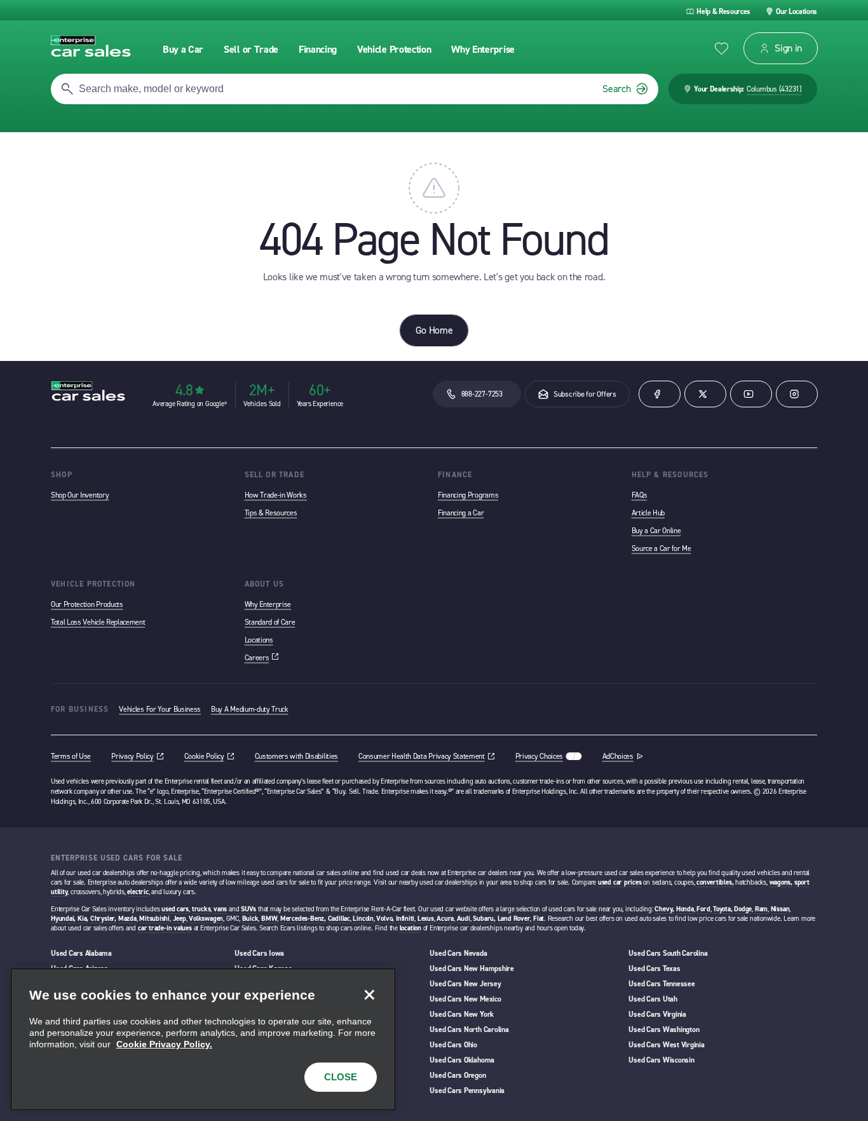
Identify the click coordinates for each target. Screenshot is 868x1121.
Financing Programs (468, 495)
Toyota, (722, 909)
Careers (262, 658)
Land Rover (514, 918)
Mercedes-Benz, (303, 918)
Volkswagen (206, 918)
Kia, (83, 918)
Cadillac (339, 918)
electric (137, 892)
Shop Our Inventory (80, 495)
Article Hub (648, 513)
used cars (175, 909)
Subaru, (484, 918)
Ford (703, 909)
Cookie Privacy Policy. (164, 1044)
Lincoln (363, 918)
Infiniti (405, 918)
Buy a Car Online (656, 531)
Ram (761, 909)
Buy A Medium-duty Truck (249, 709)
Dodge (743, 909)
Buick (250, 918)
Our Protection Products (87, 604)
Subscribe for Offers (584, 394)
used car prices (620, 882)
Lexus (425, 918)
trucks (201, 909)
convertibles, (714, 882)
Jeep (179, 918)
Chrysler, (103, 918)
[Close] (369, 994)
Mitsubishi (154, 918)
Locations (259, 640)
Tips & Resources (271, 513)
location (410, 928)
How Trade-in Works (276, 495)
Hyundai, (63, 918)
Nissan (780, 909)
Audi (463, 918)
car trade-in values (165, 928)
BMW (269, 918)
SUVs (248, 909)
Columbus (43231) (774, 89)
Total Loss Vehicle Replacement (98, 622)
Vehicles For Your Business (160, 709)
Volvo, (385, 918)
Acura (445, 918)
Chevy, (664, 909)
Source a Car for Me (661, 548)
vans (220, 909)
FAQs (640, 495)
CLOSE (340, 1076)
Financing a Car (461, 513)
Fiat (538, 918)
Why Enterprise (268, 604)
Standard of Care (270, 622)
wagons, (781, 882)
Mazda (127, 918)
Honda (685, 909)
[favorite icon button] (721, 49)
